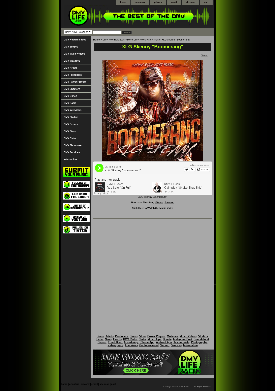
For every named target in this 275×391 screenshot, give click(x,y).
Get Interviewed (149, 345)
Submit (164, 345)
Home (96, 39)
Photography (199, 342)
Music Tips (154, 339)
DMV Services (72, 152)
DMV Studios (71, 117)
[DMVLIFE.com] (111, 16)
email (174, 2)
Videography (115, 345)
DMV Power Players (75, 82)
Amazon (169, 202)
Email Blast (115, 342)
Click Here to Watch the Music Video (152, 208)
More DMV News (136, 39)
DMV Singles (71, 46)
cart (206, 2)
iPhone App (147, 342)
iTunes (159, 202)
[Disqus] (152, 272)
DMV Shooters (72, 89)
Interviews (131, 345)
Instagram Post (182, 339)
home (123, 2)
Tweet (204, 55)
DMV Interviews (73, 110)
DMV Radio (70, 103)
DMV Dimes (70, 96)
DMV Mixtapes (72, 60)
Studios (203, 336)
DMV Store (70, 131)
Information (70, 159)
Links (99, 339)
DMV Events (71, 124)
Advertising (131, 342)
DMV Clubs (70, 138)
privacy (158, 2)
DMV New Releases (113, 39)
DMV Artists (71, 67)
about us (140, 2)
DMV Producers (73, 74)
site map (190, 2)
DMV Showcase (73, 145)
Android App (164, 342)
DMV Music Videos (74, 53)
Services (176, 345)
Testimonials (181, 342)
